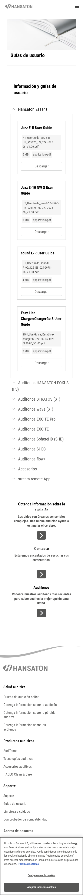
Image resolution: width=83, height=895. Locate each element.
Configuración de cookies (41, 875)
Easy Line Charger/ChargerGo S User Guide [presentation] (41, 319)
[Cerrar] (76, 844)
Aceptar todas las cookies (41, 887)
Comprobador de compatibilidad (25, 819)
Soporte (8, 796)
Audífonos (10, 751)
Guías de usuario (14, 804)
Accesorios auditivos (17, 767)
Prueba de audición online (21, 697)
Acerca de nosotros (18, 831)
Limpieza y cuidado (16, 811)
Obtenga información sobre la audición (30, 705)
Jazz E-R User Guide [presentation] (36, 127)
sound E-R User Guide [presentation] (37, 253)
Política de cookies (29, 864)
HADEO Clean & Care (17, 774)
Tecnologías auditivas (18, 759)
